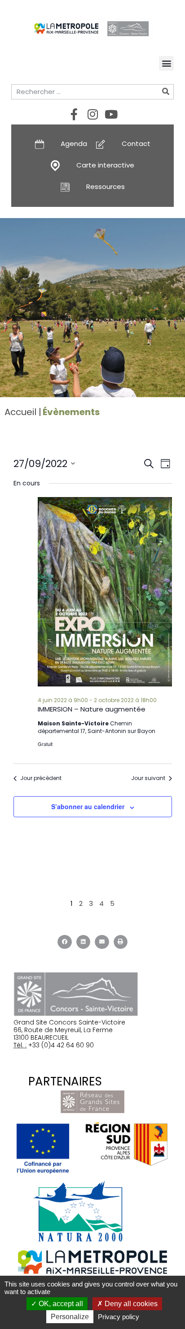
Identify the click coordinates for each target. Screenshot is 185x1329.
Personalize (70, 1316)
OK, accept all (60, 1304)
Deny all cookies (130, 1304)
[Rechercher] (165, 92)
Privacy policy (118, 1316)
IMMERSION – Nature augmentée (91, 709)
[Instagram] (92, 114)
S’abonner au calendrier (87, 806)
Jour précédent (41, 778)
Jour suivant (148, 778)
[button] (166, 63)
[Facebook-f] (74, 114)
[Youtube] (111, 114)
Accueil (20, 412)
